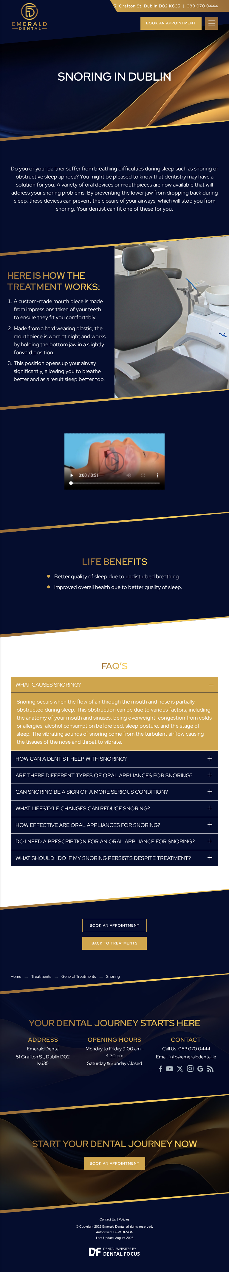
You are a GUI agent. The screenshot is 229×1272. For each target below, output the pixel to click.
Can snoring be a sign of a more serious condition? (92, 791)
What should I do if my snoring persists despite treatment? (103, 857)
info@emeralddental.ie (192, 1056)
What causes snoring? (48, 684)
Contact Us (108, 1219)
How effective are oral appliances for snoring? (88, 824)
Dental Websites (117, 1248)
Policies (124, 1219)
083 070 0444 (202, 6)
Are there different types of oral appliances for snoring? (104, 775)
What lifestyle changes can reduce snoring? (83, 808)
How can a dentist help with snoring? (71, 758)
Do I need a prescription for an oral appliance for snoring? (105, 841)
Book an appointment (171, 23)
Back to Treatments (114, 943)
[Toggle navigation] (211, 23)
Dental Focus (121, 1254)
